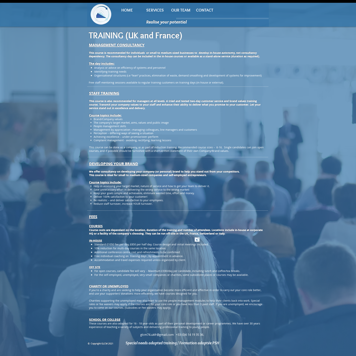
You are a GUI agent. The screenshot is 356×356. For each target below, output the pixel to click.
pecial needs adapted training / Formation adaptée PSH (173, 342)
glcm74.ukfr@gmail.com (157, 335)
